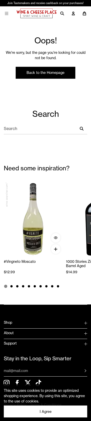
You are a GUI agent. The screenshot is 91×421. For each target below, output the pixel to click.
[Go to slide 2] (11, 286)
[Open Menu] (6, 13)
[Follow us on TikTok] (38, 382)
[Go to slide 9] (52, 286)
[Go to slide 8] (46, 286)
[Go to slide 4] (23, 286)
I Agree (46, 411)
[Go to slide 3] (17, 286)
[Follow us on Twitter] (27, 382)
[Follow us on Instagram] (6, 382)
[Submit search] (81, 128)
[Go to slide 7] (40, 286)
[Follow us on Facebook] (17, 382)
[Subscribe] (81, 370)
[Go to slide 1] (6, 286)
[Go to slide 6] (35, 286)
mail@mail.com (16, 371)
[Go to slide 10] (58, 286)
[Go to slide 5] (29, 286)
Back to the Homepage (45, 72)
